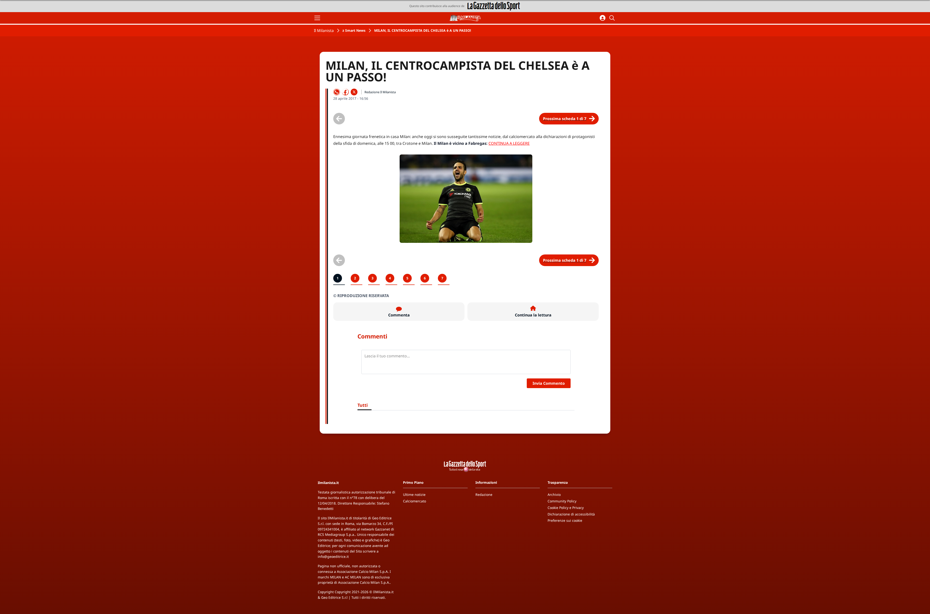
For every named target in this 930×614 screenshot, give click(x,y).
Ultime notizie (414, 494)
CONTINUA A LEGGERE (509, 143)
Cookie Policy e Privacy (566, 507)
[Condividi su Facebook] (345, 92)
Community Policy (562, 501)
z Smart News (353, 30)
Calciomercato (414, 501)
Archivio (554, 494)
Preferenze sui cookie (565, 520)
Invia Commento (549, 383)
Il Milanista (324, 30)
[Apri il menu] (317, 18)
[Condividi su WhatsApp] (336, 92)
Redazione (483, 494)
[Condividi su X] (354, 92)
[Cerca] (612, 18)
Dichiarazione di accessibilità (571, 514)
